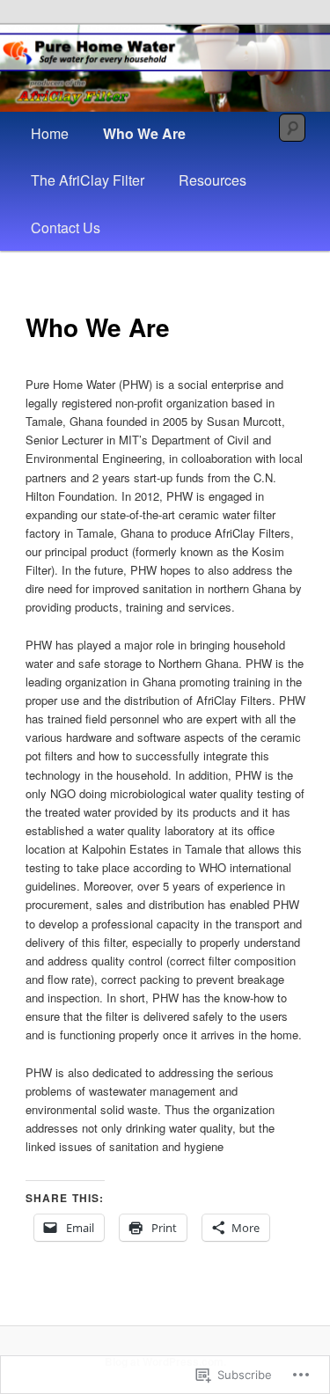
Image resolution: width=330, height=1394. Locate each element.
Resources (212, 180)
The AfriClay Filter (87, 180)
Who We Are (144, 133)
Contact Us (65, 227)
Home (50, 133)
